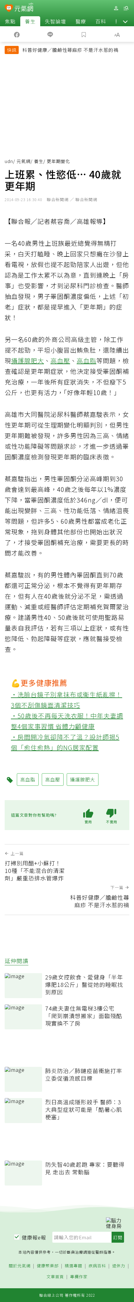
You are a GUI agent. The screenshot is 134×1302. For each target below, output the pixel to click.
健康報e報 (34, 1237)
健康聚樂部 (48, 1266)
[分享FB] (17, 34)
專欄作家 (79, 1277)
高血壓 (60, 360)
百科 (100, 21)
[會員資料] (116, 8)
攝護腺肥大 (27, 360)
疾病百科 (97, 1266)
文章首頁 (55, 1277)
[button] (125, 21)
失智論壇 (55, 21)
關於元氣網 (20, 1266)
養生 (30, 21)
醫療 (80, 21)
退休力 (118, 1266)
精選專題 (73, 1266)
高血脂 (86, 360)
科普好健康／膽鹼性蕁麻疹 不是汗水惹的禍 (70, 50)
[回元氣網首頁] (24, 8)
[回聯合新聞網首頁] (9, 9)
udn (9, 161)
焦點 (10, 21)
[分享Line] (50, 34)
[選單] (126, 8)
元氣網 (24, 161)
